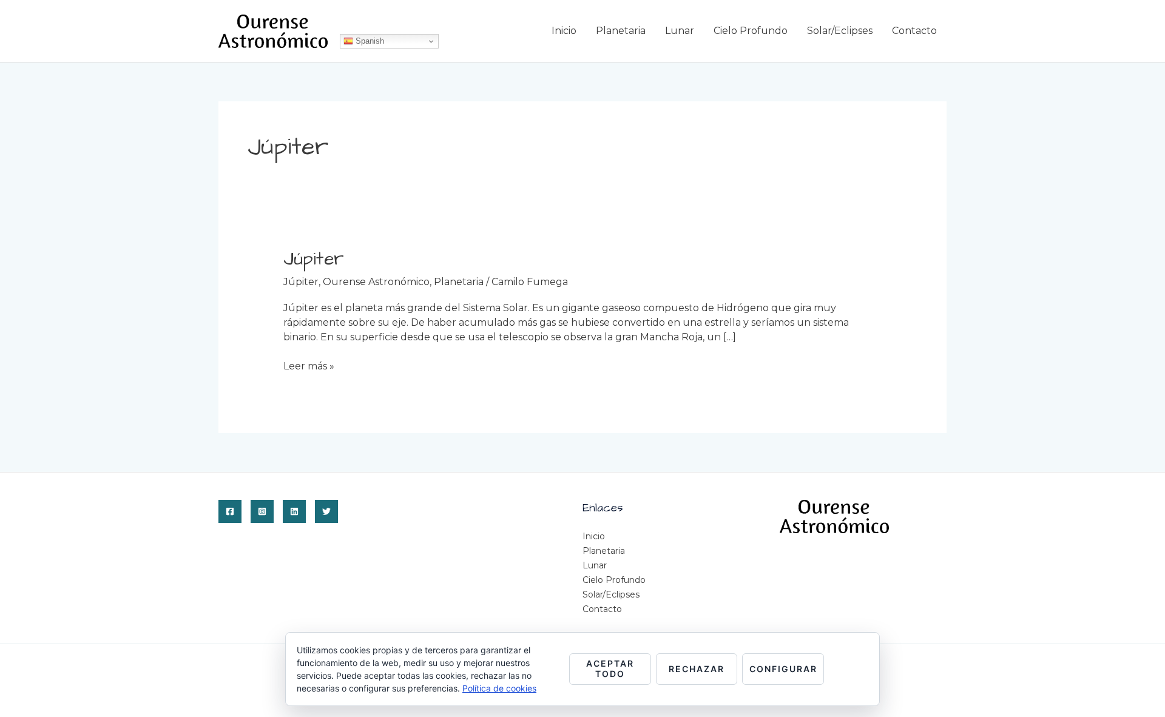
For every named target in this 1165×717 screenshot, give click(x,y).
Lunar (679, 30)
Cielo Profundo (751, 30)
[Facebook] (229, 511)
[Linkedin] (294, 511)
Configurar (783, 669)
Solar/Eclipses (840, 30)
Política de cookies (499, 688)
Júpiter (313, 259)
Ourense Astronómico (376, 282)
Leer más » (308, 366)
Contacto (914, 30)
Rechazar (696, 669)
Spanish (368, 40)
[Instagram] (262, 511)
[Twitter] (326, 511)
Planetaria (621, 30)
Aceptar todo (610, 668)
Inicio (564, 30)
